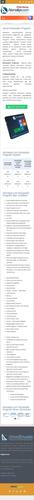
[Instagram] (32, 1)
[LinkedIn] (26, 1)
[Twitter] (20, 1)
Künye (14, 476)
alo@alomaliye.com (8, 473)
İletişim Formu (5, 476)
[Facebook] (23, 1)
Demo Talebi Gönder (18, 107)
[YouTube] (29, 1)
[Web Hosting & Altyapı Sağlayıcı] (17, 487)
